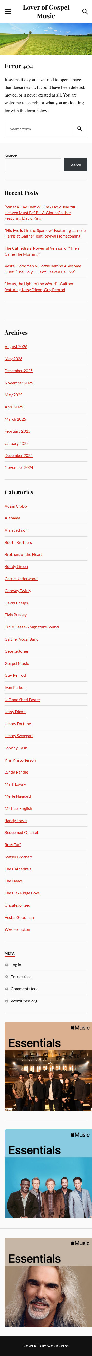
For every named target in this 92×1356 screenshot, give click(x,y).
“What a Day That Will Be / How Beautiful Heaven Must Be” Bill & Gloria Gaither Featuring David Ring (41, 212)
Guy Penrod (15, 675)
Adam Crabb (16, 505)
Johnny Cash (16, 747)
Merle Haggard (18, 796)
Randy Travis (16, 820)
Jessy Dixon (15, 711)
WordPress (58, 1346)
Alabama (12, 517)
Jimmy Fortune (18, 723)
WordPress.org (24, 1000)
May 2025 (13, 394)
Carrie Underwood (21, 578)
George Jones (17, 651)
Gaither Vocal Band (22, 639)
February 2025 (17, 431)
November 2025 (19, 382)
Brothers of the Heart (23, 554)
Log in (16, 964)
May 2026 (13, 358)
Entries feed (21, 976)
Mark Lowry (15, 784)
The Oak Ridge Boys (22, 892)
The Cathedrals (18, 868)
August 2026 (16, 346)
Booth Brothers (18, 542)
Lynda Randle (16, 771)
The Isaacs (14, 880)
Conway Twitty (18, 590)
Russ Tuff (13, 844)
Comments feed (25, 988)
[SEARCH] (79, 128)
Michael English (18, 808)
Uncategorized (17, 905)
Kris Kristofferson (20, 760)
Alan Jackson (16, 530)
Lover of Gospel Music (46, 11)
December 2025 (19, 370)
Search (11, 155)
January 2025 (17, 443)
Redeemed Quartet (21, 832)
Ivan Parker (15, 687)
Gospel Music (17, 663)
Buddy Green (16, 566)
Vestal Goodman (19, 917)
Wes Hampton (17, 929)
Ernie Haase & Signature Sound (32, 626)
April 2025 (14, 406)
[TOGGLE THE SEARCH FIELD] (84, 12)
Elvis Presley (16, 614)
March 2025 (15, 419)
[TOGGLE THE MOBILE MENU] (8, 12)
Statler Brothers (19, 856)
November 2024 (19, 467)
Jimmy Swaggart (19, 735)
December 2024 (19, 455)
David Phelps (16, 602)
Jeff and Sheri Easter (22, 699)
